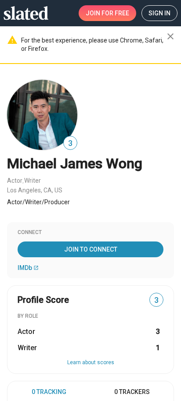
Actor (14, 180)
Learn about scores (90, 362)
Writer (32, 180)
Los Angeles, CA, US (34, 190)
